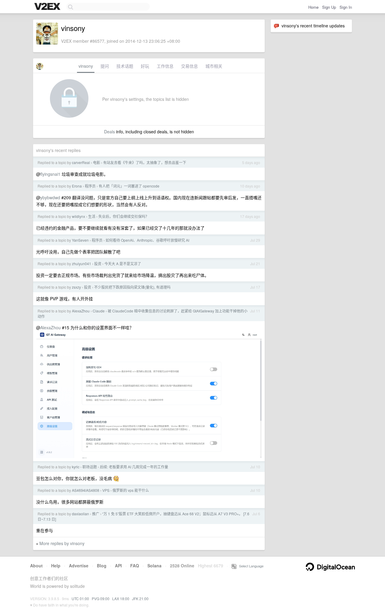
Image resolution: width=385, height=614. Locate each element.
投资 (97, 263)
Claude (99, 310)
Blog (101, 566)
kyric (75, 466)
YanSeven (80, 240)
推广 (95, 513)
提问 (104, 66)
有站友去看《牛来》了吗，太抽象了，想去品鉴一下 (144, 162)
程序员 (90, 185)
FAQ (134, 566)
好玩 (145, 66)
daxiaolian (80, 513)
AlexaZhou (81, 310)
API (118, 566)
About (36, 566)
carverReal (81, 162)
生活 (91, 216)
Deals (109, 132)
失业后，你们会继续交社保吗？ (123, 216)
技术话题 (124, 66)
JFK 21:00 (140, 598)
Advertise (78, 566)
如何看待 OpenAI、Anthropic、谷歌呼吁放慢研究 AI (147, 240)
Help (55, 566)
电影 (96, 162)
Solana (154, 566)
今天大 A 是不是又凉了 (122, 263)
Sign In (346, 7)
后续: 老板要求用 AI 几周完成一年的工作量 (134, 466)
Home (313, 7)
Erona (77, 185)
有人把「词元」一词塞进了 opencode (129, 185)
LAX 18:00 (120, 598)
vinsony (86, 66)
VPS (105, 490)
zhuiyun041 (81, 263)
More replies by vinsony (62, 543)
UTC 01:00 (80, 598)
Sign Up (329, 7)
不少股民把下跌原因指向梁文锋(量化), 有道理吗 (132, 287)
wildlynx (78, 216)
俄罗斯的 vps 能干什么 (130, 490)
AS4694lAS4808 (85, 490)
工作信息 (165, 66)
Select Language (249, 565)
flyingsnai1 (50, 174)
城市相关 (213, 66)
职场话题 (89, 466)
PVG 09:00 (100, 598)
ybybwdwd (50, 197)
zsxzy (76, 287)
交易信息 (189, 66)
